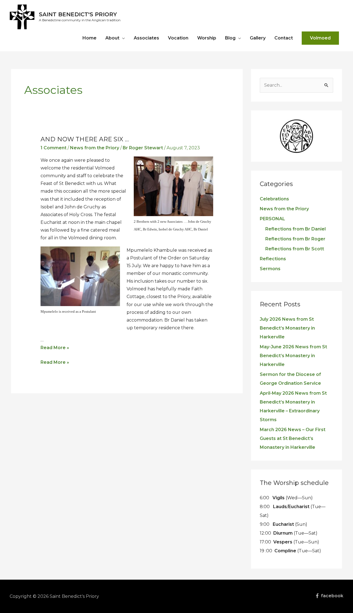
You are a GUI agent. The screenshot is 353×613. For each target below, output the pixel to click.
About (112, 38)
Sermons (270, 268)
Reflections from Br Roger (295, 239)
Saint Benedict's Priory (78, 14)
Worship (206, 38)
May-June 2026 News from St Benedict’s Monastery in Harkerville (293, 355)
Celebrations (274, 198)
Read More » (55, 347)
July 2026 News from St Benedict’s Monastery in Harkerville (287, 328)
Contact (283, 38)
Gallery (258, 38)
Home (89, 38)
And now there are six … (85, 139)
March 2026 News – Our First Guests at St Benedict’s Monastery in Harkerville (292, 438)
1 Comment (53, 147)
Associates (146, 38)
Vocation (178, 38)
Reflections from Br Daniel (295, 229)
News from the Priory (94, 147)
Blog (230, 38)
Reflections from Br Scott (294, 248)
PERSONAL (272, 218)
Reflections (273, 258)
